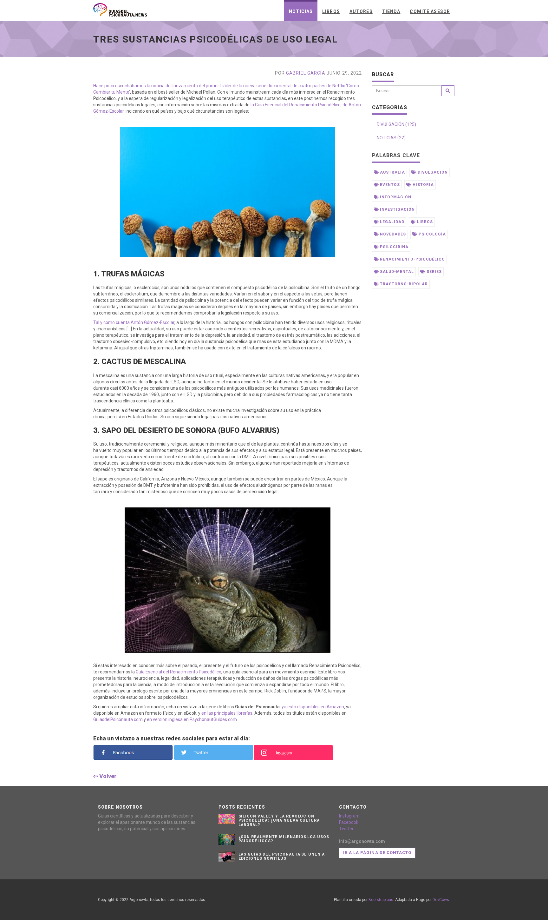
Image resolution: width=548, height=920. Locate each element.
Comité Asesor (430, 11)
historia (422, 184)
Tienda (391, 11)
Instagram (349, 815)
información (395, 197)
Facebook (348, 822)
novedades (392, 234)
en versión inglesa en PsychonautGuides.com (192, 719)
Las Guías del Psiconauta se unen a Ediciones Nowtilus (281, 856)
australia (392, 172)
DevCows (441, 899)
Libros (331, 11)
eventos (389, 184)
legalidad (391, 222)
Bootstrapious (381, 899)
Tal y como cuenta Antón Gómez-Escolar (133, 322)
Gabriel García (305, 73)
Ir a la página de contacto (377, 852)
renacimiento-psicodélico (412, 259)
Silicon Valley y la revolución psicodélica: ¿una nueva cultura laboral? (279, 820)
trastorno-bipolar (403, 284)
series (433, 271)
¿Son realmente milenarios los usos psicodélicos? (283, 839)
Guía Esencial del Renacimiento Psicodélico (178, 671)
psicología (431, 234)
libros (424, 222)
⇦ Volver (104, 776)
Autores (361, 11)
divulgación (432, 172)
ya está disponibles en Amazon (313, 706)
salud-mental (396, 271)
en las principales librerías (226, 713)
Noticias (301, 11)
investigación (396, 209)
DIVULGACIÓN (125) (396, 124)
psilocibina (393, 247)
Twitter (346, 828)
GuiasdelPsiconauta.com (118, 719)
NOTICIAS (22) (391, 137)
